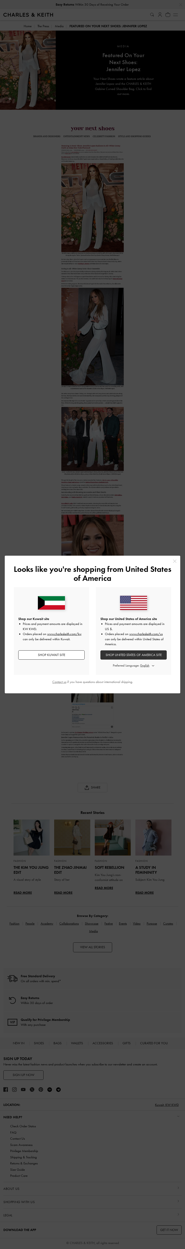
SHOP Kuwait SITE (51, 655)
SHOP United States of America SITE (134, 655)
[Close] (174, 561)
